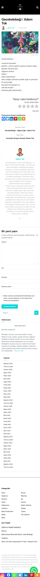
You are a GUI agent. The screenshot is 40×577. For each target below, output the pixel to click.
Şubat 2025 (7, 418)
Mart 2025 (7, 415)
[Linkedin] (11, 119)
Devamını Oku (18, 351)
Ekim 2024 (7, 431)
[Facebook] (3, 119)
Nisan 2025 (7, 412)
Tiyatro (23, 511)
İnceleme (4, 508)
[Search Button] (36, 313)
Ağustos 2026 (8, 363)
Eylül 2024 (7, 434)
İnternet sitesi (6, 286)
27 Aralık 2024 (22, 28)
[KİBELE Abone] (34, 571)
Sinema (23, 502)
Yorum (4, 242)
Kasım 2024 (7, 427)
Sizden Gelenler (26, 505)
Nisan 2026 (7, 376)
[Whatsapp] (19, 119)
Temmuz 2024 (8, 440)
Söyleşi (23, 508)
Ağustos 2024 (8, 437)
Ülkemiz (4, 531)
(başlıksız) (5, 538)
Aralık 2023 (7, 458)
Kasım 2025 (7, 391)
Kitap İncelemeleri (7, 511)
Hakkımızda (5, 505)
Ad (2, 268)
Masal (3, 514)
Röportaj (24, 496)
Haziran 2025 (8, 406)
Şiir (22, 499)
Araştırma (5, 496)
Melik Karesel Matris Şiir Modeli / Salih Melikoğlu (17, 534)
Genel (3, 502)
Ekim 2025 (7, 394)
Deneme (4, 499)
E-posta (4, 277)
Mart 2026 (7, 379)
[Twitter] (7, 119)
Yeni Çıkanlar (25, 514)
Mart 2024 (7, 452)
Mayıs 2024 (7, 446)
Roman (23, 493)
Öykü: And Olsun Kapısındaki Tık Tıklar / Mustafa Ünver (19, 541)
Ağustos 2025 (8, 400)
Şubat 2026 (7, 382)
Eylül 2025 (7, 397)
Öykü (3, 518)
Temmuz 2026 (8, 366)
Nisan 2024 (7, 449)
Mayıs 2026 (7, 373)
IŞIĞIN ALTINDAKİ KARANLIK (11, 527)
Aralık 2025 (7, 388)
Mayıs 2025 (7, 409)
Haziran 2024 (8, 443)
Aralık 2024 (7, 424)
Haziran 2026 (8, 369)
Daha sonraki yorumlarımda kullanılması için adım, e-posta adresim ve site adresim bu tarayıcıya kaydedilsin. (19, 298)
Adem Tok (11, 28)
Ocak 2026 (7, 385)
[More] (23, 119)
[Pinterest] (15, 119)
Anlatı (3, 493)
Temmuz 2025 (8, 403)
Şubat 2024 (7, 455)
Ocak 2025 (7, 421)
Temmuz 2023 (8, 467)
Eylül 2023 (7, 461)
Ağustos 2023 (8, 464)
